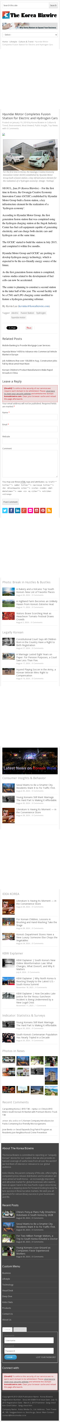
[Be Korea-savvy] (30, 14)
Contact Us (7, 1313)
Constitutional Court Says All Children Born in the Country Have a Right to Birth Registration (36, 642)
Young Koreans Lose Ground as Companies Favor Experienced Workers (33, 1250)
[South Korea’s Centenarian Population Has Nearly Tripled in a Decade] (8, 1038)
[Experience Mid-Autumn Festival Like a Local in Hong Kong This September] (8, 1089)
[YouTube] (36, 510)
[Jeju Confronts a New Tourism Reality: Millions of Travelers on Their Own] (51, 1090)
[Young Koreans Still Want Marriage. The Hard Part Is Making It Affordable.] (8, 799)
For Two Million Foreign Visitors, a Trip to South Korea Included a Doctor (37, 1237)
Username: (9, 1335)
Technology (7, 1284)
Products (6, 1308)
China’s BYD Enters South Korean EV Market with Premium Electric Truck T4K (29, 1111)
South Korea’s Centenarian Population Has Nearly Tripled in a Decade (36, 1036)
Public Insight (41, 125)
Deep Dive (7, 1296)
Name (6, 412)
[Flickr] (30, 510)
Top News (53, 125)
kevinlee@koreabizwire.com (34, 306)
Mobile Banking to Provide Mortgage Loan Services (26, 345)
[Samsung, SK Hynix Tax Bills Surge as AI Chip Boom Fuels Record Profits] (22, 1072)
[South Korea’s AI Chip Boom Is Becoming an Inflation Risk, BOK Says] (8, 1072)
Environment (15, 125)
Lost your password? (46, 1357)
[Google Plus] (24, 510)
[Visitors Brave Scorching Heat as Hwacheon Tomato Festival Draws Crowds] (8, 616)
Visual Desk (7, 1290)
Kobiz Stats (7, 1302)
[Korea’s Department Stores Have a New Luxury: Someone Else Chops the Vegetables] (8, 936)
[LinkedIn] (17, 510)
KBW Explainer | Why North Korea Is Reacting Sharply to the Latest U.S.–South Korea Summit (36, 981)
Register (20, 1329)
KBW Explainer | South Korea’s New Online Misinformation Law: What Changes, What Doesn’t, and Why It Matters (35, 965)
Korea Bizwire (37, 122)
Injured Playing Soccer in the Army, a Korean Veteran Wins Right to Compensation (36, 672)
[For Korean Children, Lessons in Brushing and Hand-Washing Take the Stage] (8, 922)
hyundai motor (19, 317)
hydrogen (41, 313)
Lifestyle (13, 41)
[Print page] (30, 134)
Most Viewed (28, 125)
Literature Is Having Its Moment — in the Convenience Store (36, 811)
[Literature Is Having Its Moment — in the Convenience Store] (8, 815)
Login (7, 1329)
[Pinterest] (43, 510)
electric (15, 313)
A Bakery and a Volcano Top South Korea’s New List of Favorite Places (35, 590)
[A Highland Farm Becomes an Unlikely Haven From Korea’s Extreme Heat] (8, 603)
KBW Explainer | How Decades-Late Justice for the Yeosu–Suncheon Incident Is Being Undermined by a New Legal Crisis (36, 998)
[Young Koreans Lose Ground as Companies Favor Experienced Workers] (51, 1061)
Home (5, 41)
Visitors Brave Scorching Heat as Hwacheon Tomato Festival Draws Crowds (35, 616)
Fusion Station (27, 313)
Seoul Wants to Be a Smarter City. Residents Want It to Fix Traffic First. (36, 786)
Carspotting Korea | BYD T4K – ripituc (20, 1108)
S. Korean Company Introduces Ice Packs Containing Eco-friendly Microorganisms (28, 1122)
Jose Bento (7, 1129)
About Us (6, 1319)
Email (5, 424)
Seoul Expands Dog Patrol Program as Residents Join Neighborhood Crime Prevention (27, 1131)
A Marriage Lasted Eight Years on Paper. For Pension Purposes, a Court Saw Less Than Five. (36, 657)
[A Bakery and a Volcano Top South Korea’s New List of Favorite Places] (8, 592)
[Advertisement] (30, 79)
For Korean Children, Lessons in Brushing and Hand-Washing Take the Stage (36, 922)
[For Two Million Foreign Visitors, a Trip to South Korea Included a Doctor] (37, 1060)
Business (6, 1273)
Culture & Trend (26, 41)
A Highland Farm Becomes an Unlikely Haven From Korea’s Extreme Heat (36, 603)
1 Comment (41, 1005)
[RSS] (49, 510)
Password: (9, 1346)
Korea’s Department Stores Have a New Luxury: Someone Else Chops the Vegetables (37, 937)
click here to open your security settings (29, 392)
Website (6, 436)
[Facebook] (11, 510)
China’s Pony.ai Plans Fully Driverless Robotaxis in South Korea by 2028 (36, 1213)
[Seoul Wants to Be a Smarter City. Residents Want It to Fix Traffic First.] (8, 788)
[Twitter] (5, 510)
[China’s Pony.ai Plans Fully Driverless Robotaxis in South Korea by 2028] (8, 1059)
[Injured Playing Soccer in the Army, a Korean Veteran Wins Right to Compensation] (8, 671)
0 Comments (37, 595)
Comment (7, 448)
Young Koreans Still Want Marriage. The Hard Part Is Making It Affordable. (36, 799)
